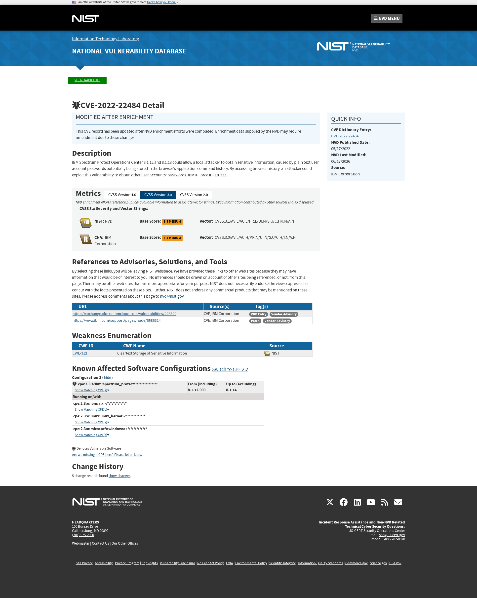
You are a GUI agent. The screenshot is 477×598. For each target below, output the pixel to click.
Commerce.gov (356, 563)
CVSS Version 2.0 (194, 194)
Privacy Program (127, 563)
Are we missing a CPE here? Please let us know (107, 454)
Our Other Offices (125, 543)
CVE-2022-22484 (344, 136)
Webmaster (80, 543)
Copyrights (150, 563)
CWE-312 (80, 353)
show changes (119, 476)
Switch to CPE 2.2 (230, 369)
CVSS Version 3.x (158, 194)
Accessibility (104, 563)
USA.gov (395, 563)
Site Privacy (84, 563)
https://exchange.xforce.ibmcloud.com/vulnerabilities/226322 (124, 313)
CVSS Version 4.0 (122, 194)
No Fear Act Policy (210, 563)
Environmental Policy (251, 563)
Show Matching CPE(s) (91, 390)
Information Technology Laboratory (105, 39)
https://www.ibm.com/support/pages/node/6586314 (117, 320)
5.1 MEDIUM (172, 238)
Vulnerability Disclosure (177, 563)
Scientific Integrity (282, 563)
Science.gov (378, 563)
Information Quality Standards (320, 563)
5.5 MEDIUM (172, 221)
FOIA (229, 563)
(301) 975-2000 (83, 534)
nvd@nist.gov (172, 296)
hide (107, 377)
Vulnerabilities (87, 80)
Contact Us (100, 543)
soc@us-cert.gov (392, 534)
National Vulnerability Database (129, 51)
